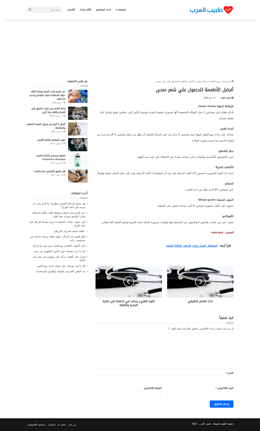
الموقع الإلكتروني (153, 388)
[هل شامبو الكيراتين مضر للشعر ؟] (78, 176)
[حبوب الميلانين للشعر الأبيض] (78, 144)
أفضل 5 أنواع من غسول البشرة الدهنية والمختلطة (46, 126)
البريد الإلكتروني (224, 388)
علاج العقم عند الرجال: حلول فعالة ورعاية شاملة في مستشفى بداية (57, 238)
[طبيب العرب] (211, 10)
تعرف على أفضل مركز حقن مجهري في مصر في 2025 (59, 259)
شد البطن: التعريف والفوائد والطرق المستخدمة (60, 271)
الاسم (229, 373)
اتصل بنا (62, 424)
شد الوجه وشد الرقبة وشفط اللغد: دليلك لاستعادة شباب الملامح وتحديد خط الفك (47, 95)
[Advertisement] (130, 49)
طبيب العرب (225, 98)
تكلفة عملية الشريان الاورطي (69, 231)
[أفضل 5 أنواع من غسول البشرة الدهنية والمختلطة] (78, 129)
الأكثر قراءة (85, 9)
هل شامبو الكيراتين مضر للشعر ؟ (49, 171)
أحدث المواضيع (103, 9)
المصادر (51, 424)
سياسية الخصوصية (36, 424)
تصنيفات (122, 9)
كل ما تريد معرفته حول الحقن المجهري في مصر (59, 251)
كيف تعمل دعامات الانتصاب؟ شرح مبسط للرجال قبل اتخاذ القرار (57, 224)
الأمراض (71, 9)
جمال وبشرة (201, 81)
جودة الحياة (215, 81)
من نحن (72, 424)
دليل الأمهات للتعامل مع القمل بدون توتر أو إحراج (59, 246)
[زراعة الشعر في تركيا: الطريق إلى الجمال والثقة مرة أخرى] (78, 113)
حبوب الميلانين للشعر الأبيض (51, 140)
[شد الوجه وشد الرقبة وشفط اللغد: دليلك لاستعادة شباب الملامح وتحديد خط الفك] (78, 96)
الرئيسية (227, 81)
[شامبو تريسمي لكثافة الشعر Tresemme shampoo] (78, 160)
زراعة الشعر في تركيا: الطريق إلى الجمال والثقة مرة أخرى (48, 110)
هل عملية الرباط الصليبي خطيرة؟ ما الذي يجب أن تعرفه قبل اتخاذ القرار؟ (59, 205)
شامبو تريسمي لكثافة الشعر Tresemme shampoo (51, 157)
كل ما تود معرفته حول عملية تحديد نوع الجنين (61, 266)
